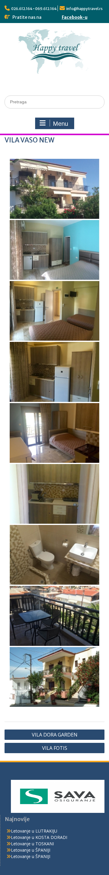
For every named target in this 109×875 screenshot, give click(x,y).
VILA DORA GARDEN (55, 734)
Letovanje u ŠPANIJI (30, 850)
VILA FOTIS (54, 748)
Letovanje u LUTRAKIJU (34, 831)
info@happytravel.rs (84, 8)
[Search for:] (54, 102)
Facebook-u (75, 17)
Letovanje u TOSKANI (32, 844)
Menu (60, 123)
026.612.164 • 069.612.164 (34, 8)
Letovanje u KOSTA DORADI (39, 837)
